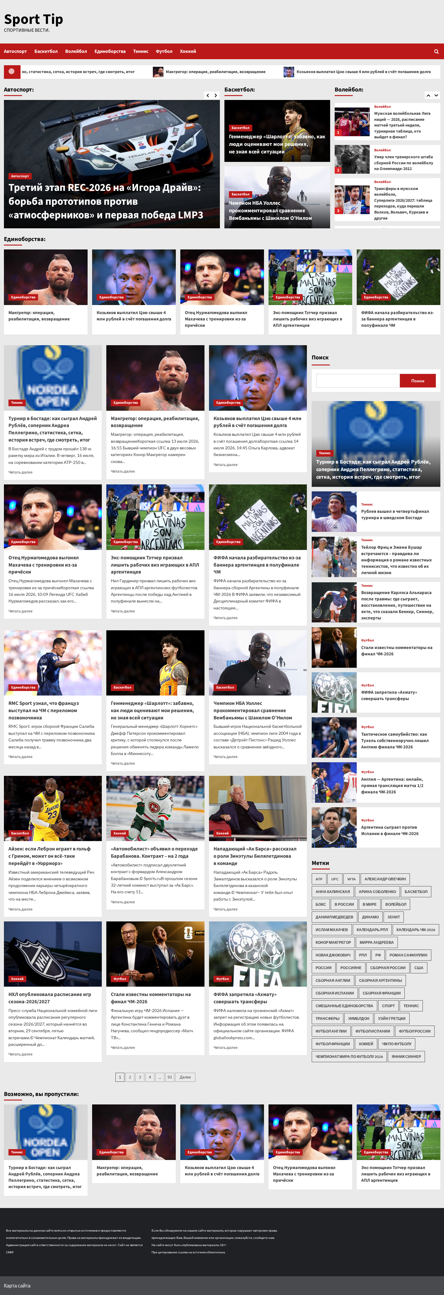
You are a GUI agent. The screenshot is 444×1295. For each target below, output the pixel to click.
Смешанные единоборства (344, 1006)
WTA (351, 879)
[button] (436, 51)
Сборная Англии (333, 980)
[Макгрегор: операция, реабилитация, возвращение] (46, 277)
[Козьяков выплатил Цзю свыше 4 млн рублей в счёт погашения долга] (134, 277)
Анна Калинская (333, 891)
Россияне (351, 968)
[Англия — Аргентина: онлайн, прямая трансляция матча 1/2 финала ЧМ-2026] (334, 782)
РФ (378, 955)
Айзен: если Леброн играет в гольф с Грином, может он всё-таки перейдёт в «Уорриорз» (49, 856)
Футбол (164, 51)
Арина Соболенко (377, 891)
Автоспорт (15, 51)
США (418, 968)
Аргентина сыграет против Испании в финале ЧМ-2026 (390, 830)
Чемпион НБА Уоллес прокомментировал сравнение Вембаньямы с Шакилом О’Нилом (270, 210)
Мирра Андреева (377, 942)
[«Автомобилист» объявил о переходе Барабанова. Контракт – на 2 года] (155, 808)
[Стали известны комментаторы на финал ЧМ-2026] (155, 954)
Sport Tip (33, 19)
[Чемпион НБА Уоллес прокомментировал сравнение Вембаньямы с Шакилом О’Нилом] (258, 663)
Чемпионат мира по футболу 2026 (349, 1056)
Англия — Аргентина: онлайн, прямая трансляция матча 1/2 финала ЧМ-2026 (392, 785)
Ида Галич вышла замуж (66, 215)
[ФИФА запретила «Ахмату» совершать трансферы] (258, 954)
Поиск (320, 357)
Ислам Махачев (332, 929)
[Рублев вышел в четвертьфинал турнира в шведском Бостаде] (334, 511)
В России (344, 904)
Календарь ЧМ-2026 (416, 929)
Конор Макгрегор (333, 942)
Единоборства (110, 51)
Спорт (388, 1006)
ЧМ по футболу (396, 1044)
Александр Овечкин (385, 879)
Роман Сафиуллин (408, 955)
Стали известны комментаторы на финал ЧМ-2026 (151, 998)
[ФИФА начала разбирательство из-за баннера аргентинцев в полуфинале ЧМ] (398, 277)
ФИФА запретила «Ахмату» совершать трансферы (245, 998)
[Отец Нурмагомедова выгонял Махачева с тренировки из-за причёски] (222, 277)
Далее (185, 1077)
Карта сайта (17, 1285)
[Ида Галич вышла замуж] (112, 164)
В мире (370, 904)
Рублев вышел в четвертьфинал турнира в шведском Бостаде (395, 514)
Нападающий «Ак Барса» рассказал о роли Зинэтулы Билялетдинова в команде (255, 856)
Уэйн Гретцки (392, 1018)
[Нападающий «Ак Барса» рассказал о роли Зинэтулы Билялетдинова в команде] (258, 808)
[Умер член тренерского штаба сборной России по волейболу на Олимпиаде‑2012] (352, 117)
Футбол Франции (333, 1044)
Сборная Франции (382, 993)
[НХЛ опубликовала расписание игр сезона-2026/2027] (53, 954)
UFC (335, 879)
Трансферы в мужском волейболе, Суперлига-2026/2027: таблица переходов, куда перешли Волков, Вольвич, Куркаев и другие (403, 162)
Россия (324, 968)
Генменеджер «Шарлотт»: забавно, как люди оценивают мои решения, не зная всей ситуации (277, 144)
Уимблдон (358, 1018)
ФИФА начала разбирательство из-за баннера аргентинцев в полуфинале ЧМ (397, 319)
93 (170, 1077)
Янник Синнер (406, 1056)
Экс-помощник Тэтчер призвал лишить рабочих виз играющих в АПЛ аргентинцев (307, 319)
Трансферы (327, 1018)
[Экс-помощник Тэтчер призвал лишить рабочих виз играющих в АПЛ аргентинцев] (310, 277)
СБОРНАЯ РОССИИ (388, 968)
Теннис (140, 51)
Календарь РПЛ (372, 929)
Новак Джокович (333, 955)
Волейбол (76, 51)
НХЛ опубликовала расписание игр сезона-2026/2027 (49, 998)
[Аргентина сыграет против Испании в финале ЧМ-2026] (334, 827)
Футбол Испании (373, 1031)
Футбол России (415, 1031)
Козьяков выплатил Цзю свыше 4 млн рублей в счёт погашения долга (265, 72)
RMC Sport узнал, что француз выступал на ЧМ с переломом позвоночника (43, 710)
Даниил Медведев (334, 917)
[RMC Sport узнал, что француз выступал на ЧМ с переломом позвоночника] (53, 663)
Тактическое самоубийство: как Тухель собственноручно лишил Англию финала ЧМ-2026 (395, 740)
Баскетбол (46, 51)
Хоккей (188, 51)
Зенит (394, 917)
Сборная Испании (335, 993)
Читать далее (20, 472)
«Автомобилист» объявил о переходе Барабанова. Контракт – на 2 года (154, 852)
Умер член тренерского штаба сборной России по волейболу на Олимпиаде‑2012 (403, 121)
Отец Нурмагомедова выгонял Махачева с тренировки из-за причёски (216, 319)
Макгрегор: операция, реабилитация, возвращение (117, 72)
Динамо (370, 917)
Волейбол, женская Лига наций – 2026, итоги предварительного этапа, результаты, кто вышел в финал (404, 206)
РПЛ (363, 955)
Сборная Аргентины (380, 980)
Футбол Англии (331, 1031)
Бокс (321, 904)
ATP (319, 879)
